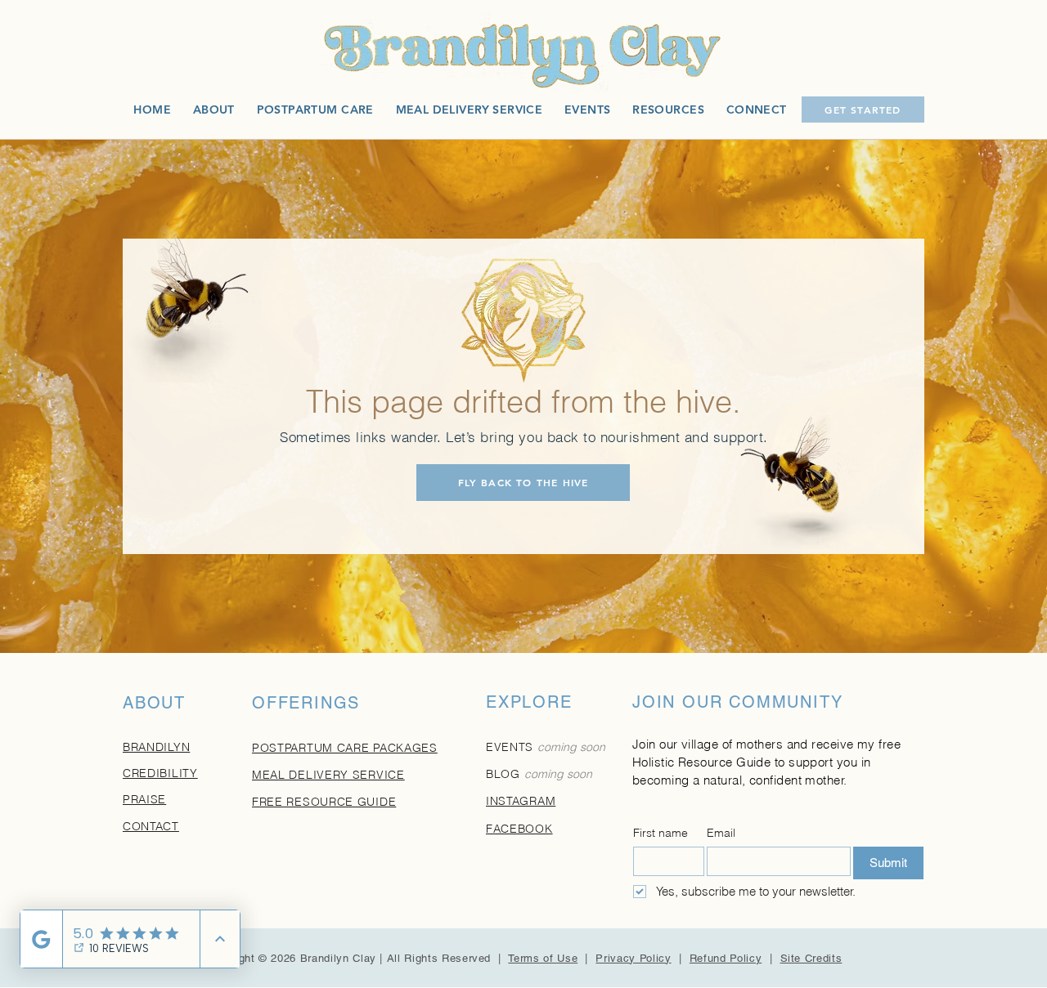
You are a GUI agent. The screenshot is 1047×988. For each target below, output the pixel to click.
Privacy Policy (633, 958)
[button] (668, 109)
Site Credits (811, 958)
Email (721, 833)
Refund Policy (726, 958)
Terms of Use (542, 958)
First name (660, 833)
